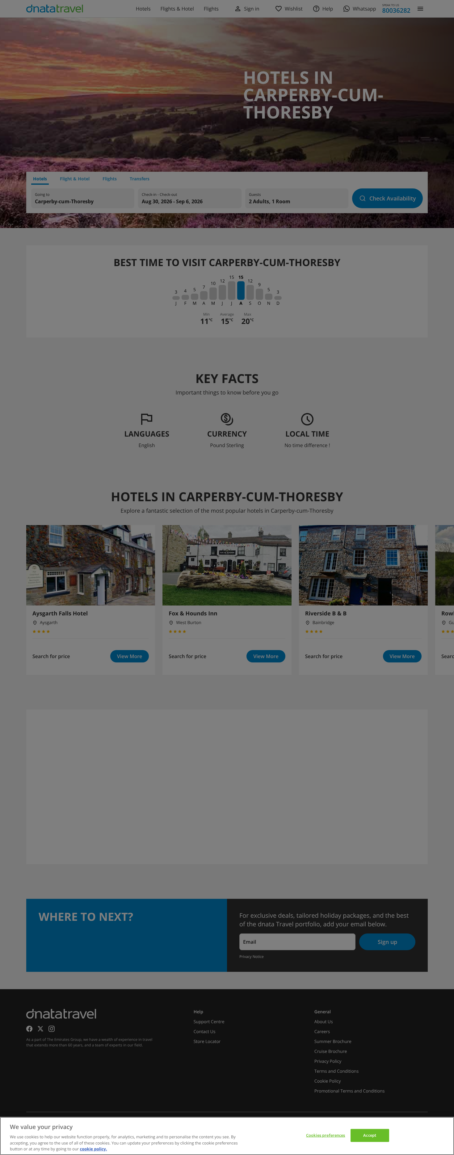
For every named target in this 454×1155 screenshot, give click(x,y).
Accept (369, 1135)
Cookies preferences (325, 1135)
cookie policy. (93, 1148)
